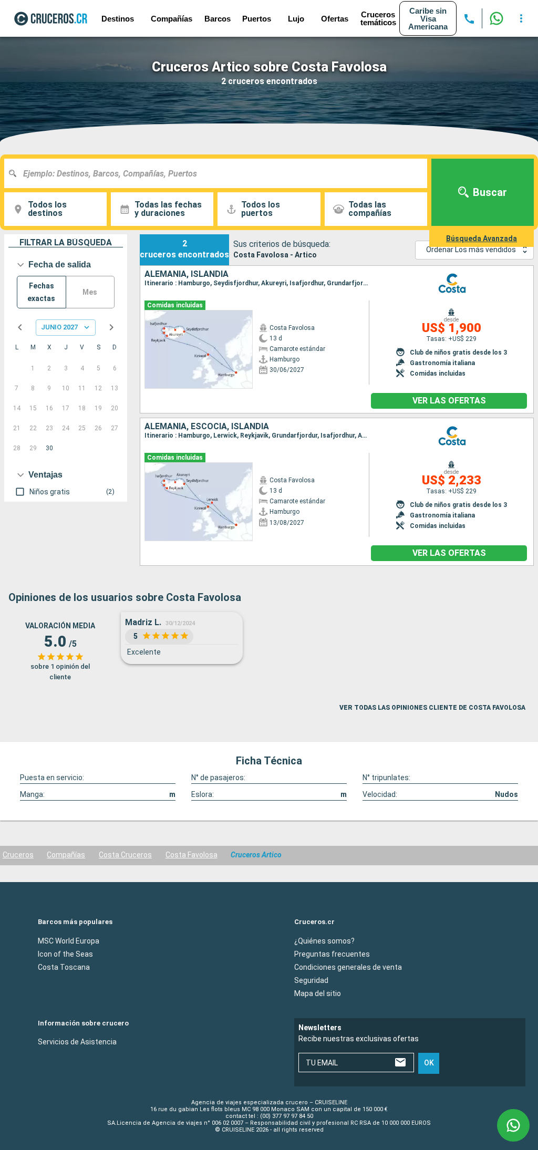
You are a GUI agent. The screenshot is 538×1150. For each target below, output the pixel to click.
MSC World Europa (68, 941)
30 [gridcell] (49, 448)
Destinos (117, 18)
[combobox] (219, 173)
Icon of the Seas (65, 954)
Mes (89, 292)
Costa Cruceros (125, 855)
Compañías (66, 855)
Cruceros (18, 855)
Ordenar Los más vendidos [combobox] (471, 249)
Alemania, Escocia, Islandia (206, 426)
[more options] (521, 18)
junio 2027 (59, 327)
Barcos (217, 18)
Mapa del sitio (317, 993)
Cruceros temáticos (378, 18)
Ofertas (334, 18)
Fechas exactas (41, 292)
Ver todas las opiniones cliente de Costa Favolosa (432, 707)
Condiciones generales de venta (348, 967)
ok (429, 1063)
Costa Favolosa (191, 855)
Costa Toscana (64, 967)
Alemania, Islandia (186, 274)
